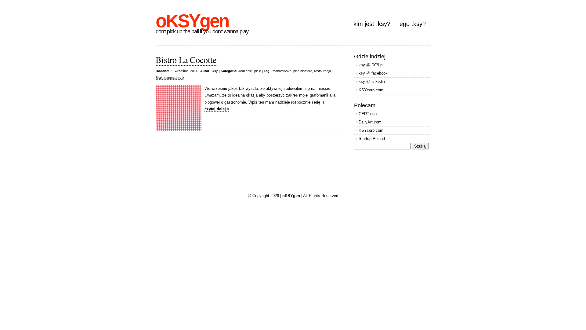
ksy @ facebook (373, 73)
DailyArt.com (370, 122)
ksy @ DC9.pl (371, 65)
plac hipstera (302, 71)
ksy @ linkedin (372, 81)
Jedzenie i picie (249, 71)
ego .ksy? (413, 23)
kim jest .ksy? (371, 23)
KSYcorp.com (371, 90)
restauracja (322, 71)
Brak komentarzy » (170, 77)
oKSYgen (192, 21)
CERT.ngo (368, 114)
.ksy (215, 71)
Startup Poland (372, 138)
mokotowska (282, 71)
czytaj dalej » (216, 109)
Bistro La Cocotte (186, 59)
